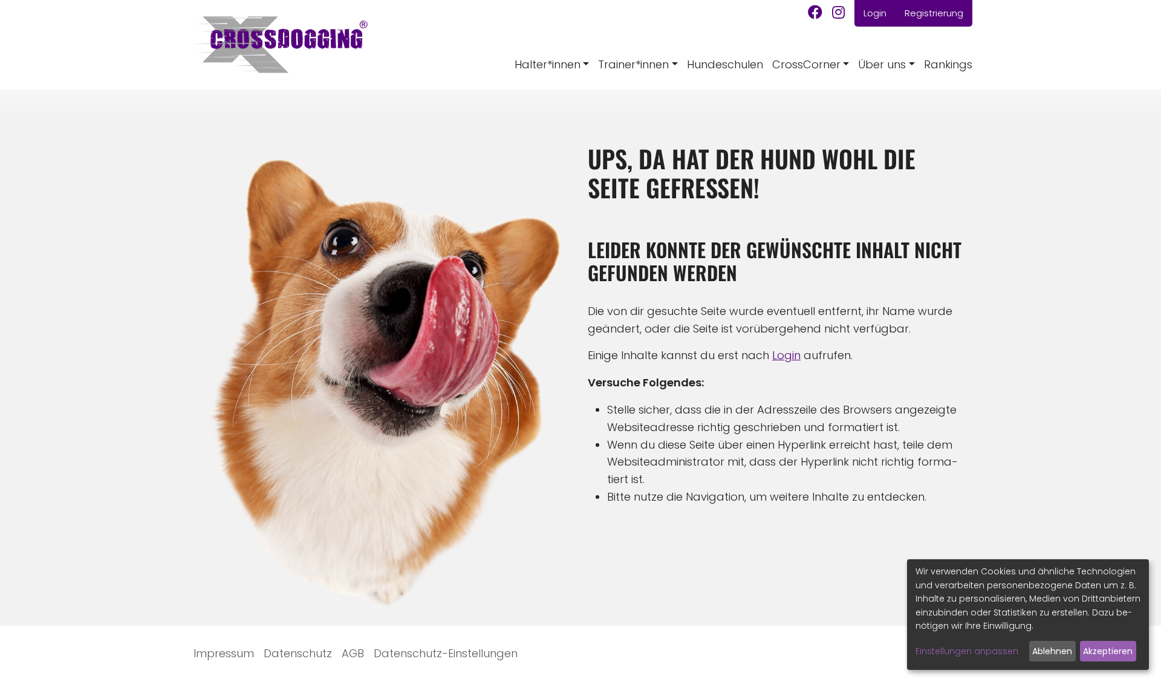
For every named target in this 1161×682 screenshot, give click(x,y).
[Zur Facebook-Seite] (815, 13)
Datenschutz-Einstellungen (446, 653)
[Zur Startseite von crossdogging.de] (279, 45)
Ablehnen (1052, 651)
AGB (353, 653)
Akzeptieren (1108, 651)
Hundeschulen (725, 64)
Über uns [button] (882, 64)
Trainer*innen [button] (633, 64)
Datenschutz (298, 653)
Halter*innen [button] (547, 64)
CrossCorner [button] (806, 64)
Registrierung (934, 13)
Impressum (224, 653)
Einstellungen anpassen (966, 651)
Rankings (948, 64)
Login (874, 13)
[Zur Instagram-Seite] (838, 13)
